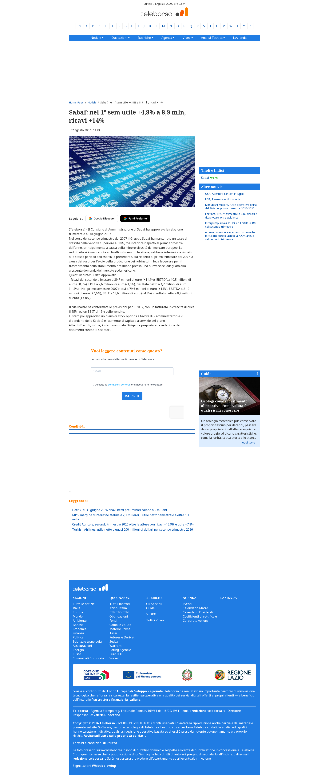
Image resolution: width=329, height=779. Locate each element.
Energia (78, 650)
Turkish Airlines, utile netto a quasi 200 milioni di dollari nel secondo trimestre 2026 (132, 529)
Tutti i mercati (119, 604)
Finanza (78, 633)
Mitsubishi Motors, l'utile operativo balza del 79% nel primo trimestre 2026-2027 (231, 206)
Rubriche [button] (144, 38)
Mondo (78, 616)
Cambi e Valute (120, 625)
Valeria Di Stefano (106, 715)
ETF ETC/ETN (119, 612)
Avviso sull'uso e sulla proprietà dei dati (114, 736)
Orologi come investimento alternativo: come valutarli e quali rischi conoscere (225, 406)
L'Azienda (240, 38)
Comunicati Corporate (88, 658)
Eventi (187, 604)
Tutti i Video (155, 620)
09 (79, 26)
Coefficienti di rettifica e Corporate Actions (200, 618)
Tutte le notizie (84, 604)
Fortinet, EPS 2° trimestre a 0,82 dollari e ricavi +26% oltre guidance (231, 215)
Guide (206, 373)
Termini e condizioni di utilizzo (95, 743)
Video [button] (187, 38)
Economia (79, 629)
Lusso (77, 654)
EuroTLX (115, 654)
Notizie (92, 102)
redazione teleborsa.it (208, 711)
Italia (76, 608)
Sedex (113, 641)
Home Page (76, 102)
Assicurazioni (82, 646)
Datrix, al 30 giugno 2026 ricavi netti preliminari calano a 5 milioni (119, 510)
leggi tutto (248, 442)
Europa (78, 612)
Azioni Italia (118, 608)
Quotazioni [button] (119, 38)
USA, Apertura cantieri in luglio (224, 194)
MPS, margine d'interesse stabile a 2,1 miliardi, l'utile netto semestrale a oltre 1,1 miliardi (130, 517)
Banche (78, 625)
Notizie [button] (96, 38)
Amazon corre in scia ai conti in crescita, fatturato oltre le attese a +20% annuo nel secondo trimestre (230, 235)
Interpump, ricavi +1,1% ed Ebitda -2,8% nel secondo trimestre (230, 224)
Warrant (115, 646)
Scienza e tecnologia (87, 641)
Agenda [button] (166, 38)
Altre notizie (212, 186)
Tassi (113, 633)
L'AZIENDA (228, 598)
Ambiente (80, 620)
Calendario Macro (195, 608)
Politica (78, 637)
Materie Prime (119, 629)
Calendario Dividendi (198, 612)
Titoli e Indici (212, 170)
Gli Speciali (154, 604)
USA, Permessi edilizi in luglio (223, 199)
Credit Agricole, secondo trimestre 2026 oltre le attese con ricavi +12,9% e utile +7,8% (133, 524)
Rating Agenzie (120, 650)
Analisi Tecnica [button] (212, 38)
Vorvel (114, 658)
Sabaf (209, 178)
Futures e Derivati (122, 637)
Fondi (113, 620)
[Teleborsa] (164, 15)
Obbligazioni (118, 616)
